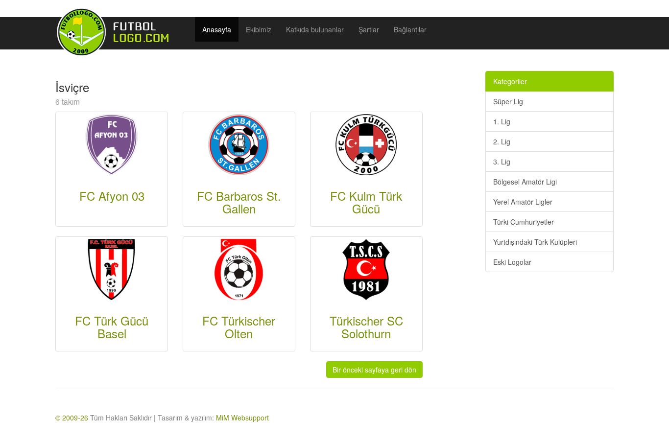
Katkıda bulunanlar (315, 29)
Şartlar (368, 29)
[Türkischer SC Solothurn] (366, 268)
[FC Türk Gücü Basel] (111, 268)
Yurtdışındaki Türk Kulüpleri (535, 242)
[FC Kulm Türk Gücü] (366, 143)
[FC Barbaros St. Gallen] (238, 143)
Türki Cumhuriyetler (523, 222)
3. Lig (501, 161)
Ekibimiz (258, 29)
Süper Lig (508, 101)
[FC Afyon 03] (111, 143)
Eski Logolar (512, 262)
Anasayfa (216, 29)
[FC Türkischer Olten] (238, 268)
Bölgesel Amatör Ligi (525, 181)
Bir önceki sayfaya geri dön (374, 369)
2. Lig (501, 141)
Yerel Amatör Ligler (522, 202)
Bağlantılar (410, 29)
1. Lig (501, 121)
